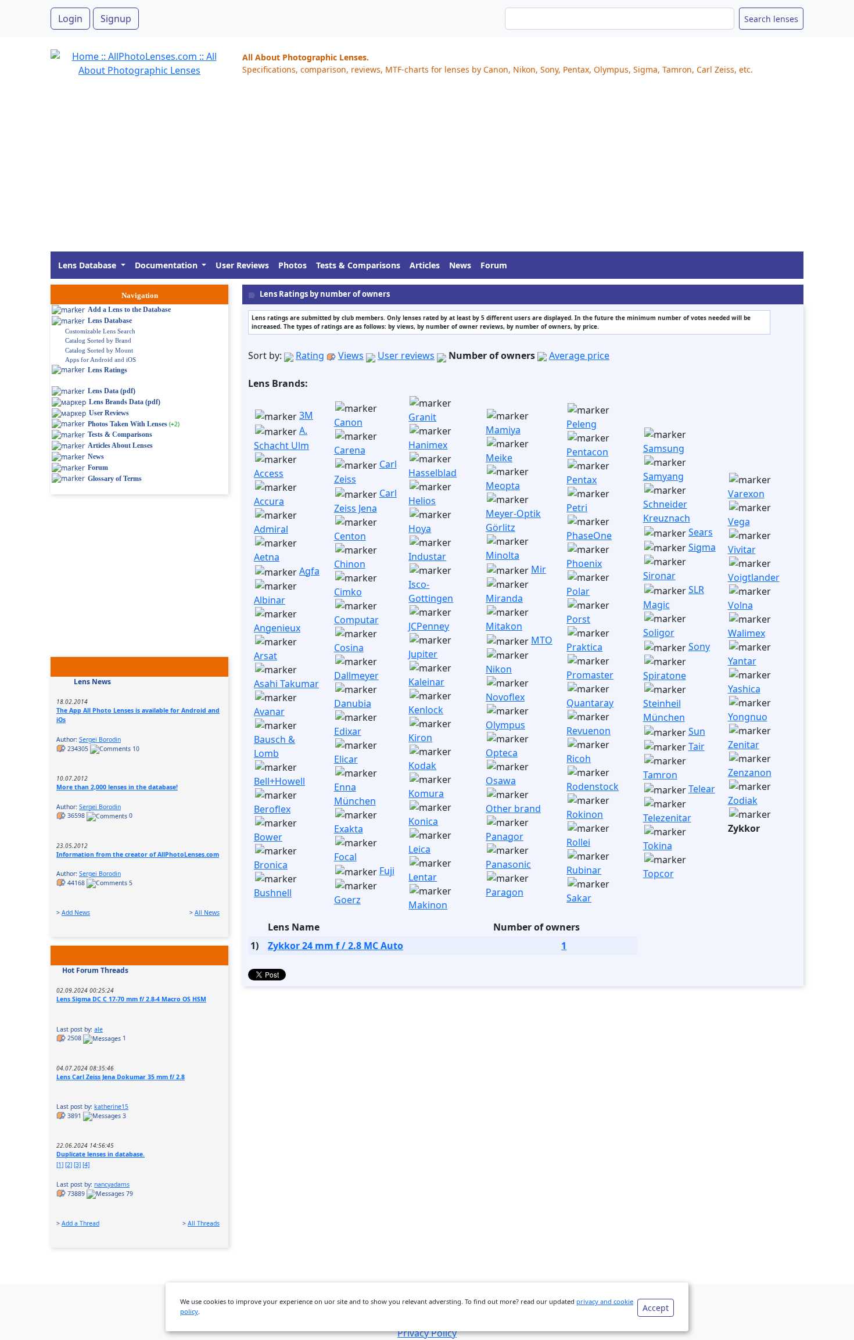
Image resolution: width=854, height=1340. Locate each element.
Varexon (746, 493)
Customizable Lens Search (100, 331)
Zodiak (743, 800)
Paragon (504, 892)
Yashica (744, 688)
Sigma (702, 547)
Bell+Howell (279, 781)
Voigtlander (754, 577)
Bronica (271, 864)
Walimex (746, 633)
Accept (656, 1307)
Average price (579, 355)
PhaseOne (589, 535)
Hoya (419, 528)
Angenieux (277, 627)
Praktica (584, 647)
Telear (701, 788)
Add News (76, 912)
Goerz (347, 899)
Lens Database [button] (88, 265)
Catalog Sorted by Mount (99, 350)
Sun (696, 731)
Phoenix (584, 563)
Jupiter (422, 654)
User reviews (406, 355)
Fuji (386, 870)
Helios (422, 500)
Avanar (269, 711)
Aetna (266, 557)
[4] (85, 1165)
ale (98, 1029)
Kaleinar (426, 682)
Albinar (269, 600)
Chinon (349, 564)
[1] (59, 1165)
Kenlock (425, 709)
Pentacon (587, 452)
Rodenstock (592, 786)
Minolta (502, 555)
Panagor (504, 836)
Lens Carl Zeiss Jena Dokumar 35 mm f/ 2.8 (120, 1077)
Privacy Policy (427, 1333)
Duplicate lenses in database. (100, 1154)
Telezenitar (667, 817)
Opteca (502, 752)
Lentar (422, 877)
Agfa (309, 571)
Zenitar (743, 744)
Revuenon (588, 730)
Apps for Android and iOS (100, 359)
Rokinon (584, 814)
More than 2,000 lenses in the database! (117, 787)
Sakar (578, 898)
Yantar (742, 661)
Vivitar (742, 549)
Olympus (505, 725)
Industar (427, 556)
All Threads (204, 1223)
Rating (310, 355)
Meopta (503, 485)
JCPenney (428, 626)
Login (70, 18)
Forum (493, 265)
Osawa (501, 780)
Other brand (513, 808)
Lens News (92, 682)
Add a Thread (80, 1223)
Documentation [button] (167, 265)
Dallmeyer (356, 675)
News (460, 265)
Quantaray (589, 702)
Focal (345, 856)
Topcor (658, 873)
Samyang (663, 476)
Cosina (349, 647)
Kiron (420, 737)
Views (351, 355)
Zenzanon (750, 772)
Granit (422, 417)
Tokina (657, 845)
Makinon (427, 905)
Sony (699, 646)
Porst (578, 619)
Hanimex (427, 445)
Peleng (581, 424)
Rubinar (583, 870)
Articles (425, 265)
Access (269, 473)
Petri (576, 507)
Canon (348, 422)
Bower (268, 837)
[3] (77, 1165)
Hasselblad (432, 472)
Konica (423, 821)
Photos (292, 265)
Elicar (346, 759)
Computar (356, 619)
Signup (116, 18)
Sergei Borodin (100, 739)
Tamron (660, 774)
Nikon (499, 669)
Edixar (347, 731)
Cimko (348, 591)
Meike (499, 457)
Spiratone (664, 675)
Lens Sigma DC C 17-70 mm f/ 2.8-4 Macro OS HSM (131, 999)
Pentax (581, 479)
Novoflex (505, 697)
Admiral (271, 529)
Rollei (578, 842)
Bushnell (273, 892)
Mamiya (503, 429)
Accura (269, 501)
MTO (541, 640)
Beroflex (272, 809)
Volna (740, 605)
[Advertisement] (399, 170)
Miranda (504, 598)
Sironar (659, 575)
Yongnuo (747, 716)
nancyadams (112, 1184)
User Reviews (242, 265)
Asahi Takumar (286, 683)
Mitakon (504, 626)
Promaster (589, 675)
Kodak (422, 765)
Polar (578, 591)
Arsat (265, 655)
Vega (739, 521)
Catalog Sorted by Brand (98, 340)
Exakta (348, 828)
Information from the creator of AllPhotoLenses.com (137, 854)
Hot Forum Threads (95, 970)
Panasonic (508, 864)
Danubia (352, 703)
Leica (419, 849)
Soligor (658, 632)
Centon (350, 536)
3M (306, 415)
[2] (68, 1165)
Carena (349, 450)
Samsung (663, 448)
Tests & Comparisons (358, 265)
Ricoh (578, 758)
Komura (426, 793)
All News (207, 912)
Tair (696, 746)
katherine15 (111, 1106)
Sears (700, 532)
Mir (538, 569)
